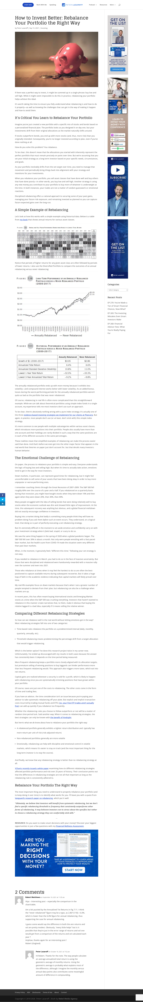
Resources (103, 5)
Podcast (92, 5)
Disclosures (36, 992)
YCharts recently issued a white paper (32, 768)
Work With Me (42, 5)
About (56, 992)
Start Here (28, 5)
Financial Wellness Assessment (70, 826)
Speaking (53, 5)
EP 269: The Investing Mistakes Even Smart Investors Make (117, 316)
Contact (64, 992)
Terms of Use (47, 992)
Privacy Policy (20, 992)
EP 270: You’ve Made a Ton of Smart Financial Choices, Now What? (118, 305)
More (112, 5)
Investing (44, 28)
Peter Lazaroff (22, 28)
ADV (28, 992)
